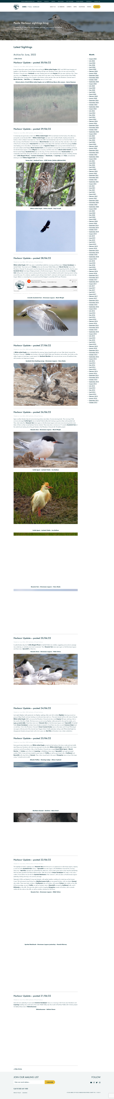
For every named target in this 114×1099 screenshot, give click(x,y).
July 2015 (92, 336)
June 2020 (92, 213)
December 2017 (93, 275)
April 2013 (92, 392)
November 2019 (94, 227)
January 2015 (93, 348)
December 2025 (93, 75)
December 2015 (93, 325)
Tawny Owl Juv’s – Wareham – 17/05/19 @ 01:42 (31, 293)
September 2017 (94, 281)
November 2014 (94, 352)
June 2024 (92, 113)
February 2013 (93, 396)
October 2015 (93, 329)
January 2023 (93, 148)
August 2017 (93, 284)
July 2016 (92, 311)
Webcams (39, 1)
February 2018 (93, 271)
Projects (46, 1)
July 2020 (92, 211)
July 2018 (92, 261)
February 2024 (93, 121)
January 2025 (93, 98)
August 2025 (93, 84)
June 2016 (92, 313)
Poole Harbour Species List (27, 1)
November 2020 (94, 202)
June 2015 (92, 338)
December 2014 (93, 350)
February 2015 (93, 346)
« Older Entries (18, 58)
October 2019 (93, 229)
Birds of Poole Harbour (18, 293)
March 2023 (92, 144)
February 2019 (93, 246)
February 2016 (93, 321)
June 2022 (92, 163)
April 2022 (92, 167)
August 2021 (93, 184)
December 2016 (93, 300)
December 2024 (93, 100)
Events (89, 6)
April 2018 (92, 267)
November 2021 (94, 177)
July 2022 (92, 161)
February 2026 (93, 71)
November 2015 (94, 327)
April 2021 (92, 192)
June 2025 (92, 88)
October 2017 (93, 279)
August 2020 (93, 209)
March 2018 (92, 269)
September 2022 (94, 156)
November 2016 (94, 302)
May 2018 (92, 265)
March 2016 (92, 319)
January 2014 (93, 373)
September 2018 (94, 256)
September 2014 (94, 356)
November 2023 (94, 127)
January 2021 (93, 198)
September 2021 (94, 181)
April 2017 (92, 292)
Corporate (88, 1)
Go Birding (61, 6)
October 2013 (93, 379)
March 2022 (92, 169)
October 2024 (93, 104)
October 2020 (93, 204)
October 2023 (93, 129)
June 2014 (92, 363)
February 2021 (93, 196)
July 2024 (92, 111)
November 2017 (94, 277)
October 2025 (93, 79)
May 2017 (92, 290)
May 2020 (92, 215)
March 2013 (92, 394)
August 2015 (93, 334)
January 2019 (93, 248)
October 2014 (93, 354)
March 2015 (92, 344)
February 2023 (93, 146)
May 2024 (92, 115)
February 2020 (93, 221)
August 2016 (93, 308)
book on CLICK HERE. (20, 723)
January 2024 (93, 123)
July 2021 (92, 186)
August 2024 (93, 109)
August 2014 (93, 359)
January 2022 (93, 173)
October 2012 (93, 402)
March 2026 (92, 69)
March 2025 (92, 94)
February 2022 (93, 171)
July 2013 (92, 386)
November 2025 (94, 77)
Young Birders (79, 1)
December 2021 (93, 175)
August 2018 (93, 259)
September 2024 (94, 106)
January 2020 (93, 223)
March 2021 (92, 194)
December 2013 (93, 375)
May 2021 (92, 190)
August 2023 (93, 134)
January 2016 (93, 323)
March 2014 (92, 369)
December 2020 (93, 200)
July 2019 (92, 236)
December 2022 (93, 150)
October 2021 (93, 179)
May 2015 (92, 340)
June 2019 (92, 238)
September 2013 (94, 381)
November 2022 (94, 152)
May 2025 (92, 90)
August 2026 (93, 59)
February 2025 (93, 96)
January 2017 (93, 298)
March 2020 (92, 219)
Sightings (82, 6)
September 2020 (94, 206)
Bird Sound (61, 1)
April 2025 (92, 92)
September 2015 (94, 331)
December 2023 (93, 125)
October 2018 (93, 254)
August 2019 (93, 234)
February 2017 (93, 296)
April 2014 (92, 367)
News (75, 6)
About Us (53, 6)
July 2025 (92, 86)
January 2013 (93, 398)
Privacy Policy (17, 1092)
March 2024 (92, 119)
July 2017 (92, 286)
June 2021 (92, 188)
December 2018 (93, 250)
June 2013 (92, 388)
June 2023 (92, 138)
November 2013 (94, 377)
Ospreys (69, 6)
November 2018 (94, 252)
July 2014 (92, 361)
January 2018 (93, 273)
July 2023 (92, 136)
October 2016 (93, 304)
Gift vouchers (69, 1)
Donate (97, 7)
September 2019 (94, 231)
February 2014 (93, 371)
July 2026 (92, 61)
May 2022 (92, 165)
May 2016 (92, 315)
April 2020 (92, 217)
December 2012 (93, 400)
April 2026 (92, 67)
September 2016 (94, 306)
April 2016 (92, 317)
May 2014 (92, 365)
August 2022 (93, 159)
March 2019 (92, 244)
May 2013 (92, 390)
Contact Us (97, 1)
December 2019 (93, 225)
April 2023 (92, 142)
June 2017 (92, 288)
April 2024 (92, 117)
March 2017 (92, 294)
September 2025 (94, 81)
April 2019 (92, 242)
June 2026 (92, 63)
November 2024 (94, 102)
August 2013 (93, 384)
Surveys (53, 1)
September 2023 (94, 131)
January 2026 (93, 73)
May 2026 (92, 65)
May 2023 (92, 140)
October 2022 (93, 154)
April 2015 (92, 342)
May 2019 (92, 240)
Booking (25, 1092)
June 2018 (92, 263)
